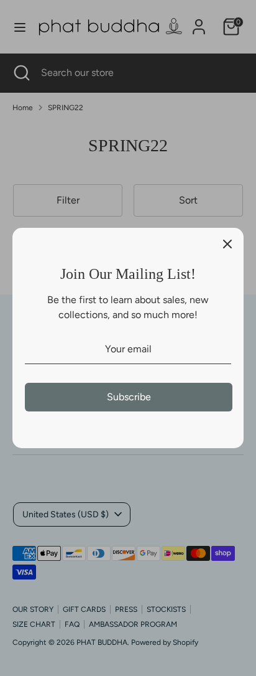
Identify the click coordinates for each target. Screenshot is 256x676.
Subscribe (129, 397)
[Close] (227, 244)
